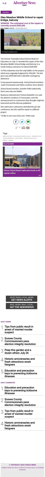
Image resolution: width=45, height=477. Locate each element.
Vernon (11, 28)
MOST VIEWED (6, 322)
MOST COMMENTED (8, 383)
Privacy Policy (30, 468)
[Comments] (28, 121)
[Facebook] (15, 121)
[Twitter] (22, 121)
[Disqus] (22, 207)
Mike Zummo (5, 28)
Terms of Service (19, 468)
